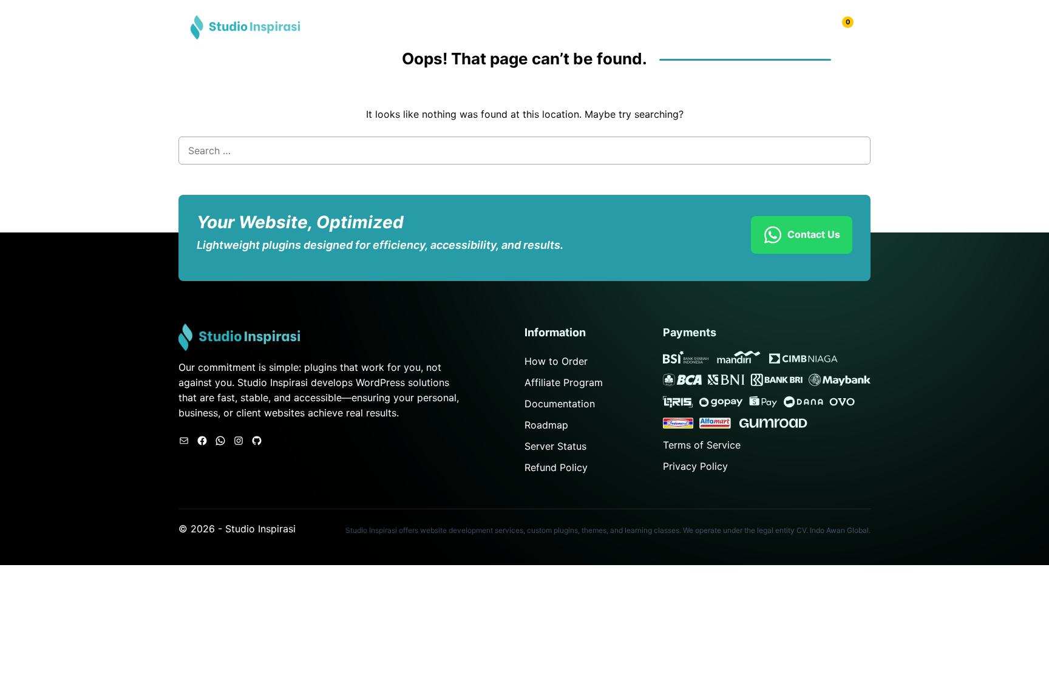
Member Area (794, 27)
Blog (735, 27)
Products (688, 27)
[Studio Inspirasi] (245, 26)
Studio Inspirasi (260, 529)
